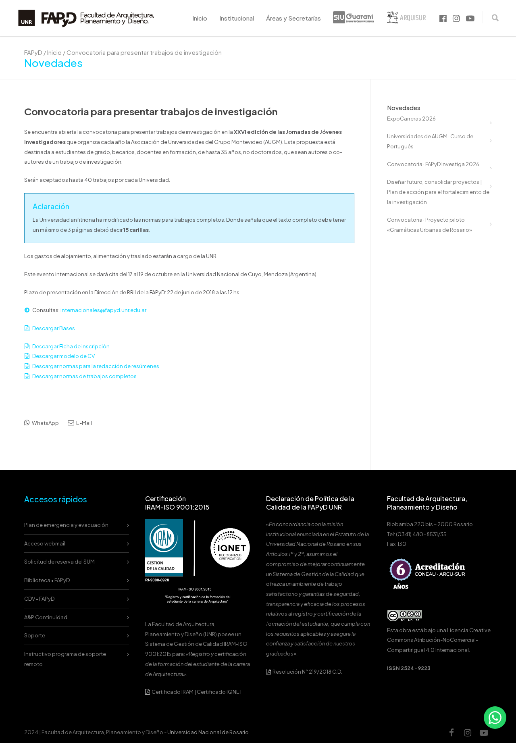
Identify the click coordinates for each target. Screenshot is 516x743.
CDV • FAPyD (39, 598)
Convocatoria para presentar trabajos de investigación (150, 111)
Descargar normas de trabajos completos (84, 376)
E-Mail (83, 423)
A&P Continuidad (45, 617)
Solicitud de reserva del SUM (59, 561)
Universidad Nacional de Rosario (208, 732)
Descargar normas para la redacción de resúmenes (95, 366)
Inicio (199, 18)
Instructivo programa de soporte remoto (65, 659)
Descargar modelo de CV (63, 356)
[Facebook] (451, 732)
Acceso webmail (44, 543)
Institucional (236, 18)
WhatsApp (45, 423)
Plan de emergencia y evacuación (66, 525)
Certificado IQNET (219, 692)
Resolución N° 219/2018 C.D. (307, 671)
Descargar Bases (53, 328)
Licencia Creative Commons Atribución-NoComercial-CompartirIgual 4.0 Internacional (439, 640)
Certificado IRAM (173, 692)
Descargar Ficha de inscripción (71, 346)
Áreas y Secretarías (293, 18)
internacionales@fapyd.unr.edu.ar (103, 310)
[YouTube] (484, 732)
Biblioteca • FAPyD (47, 580)
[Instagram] (468, 732)
